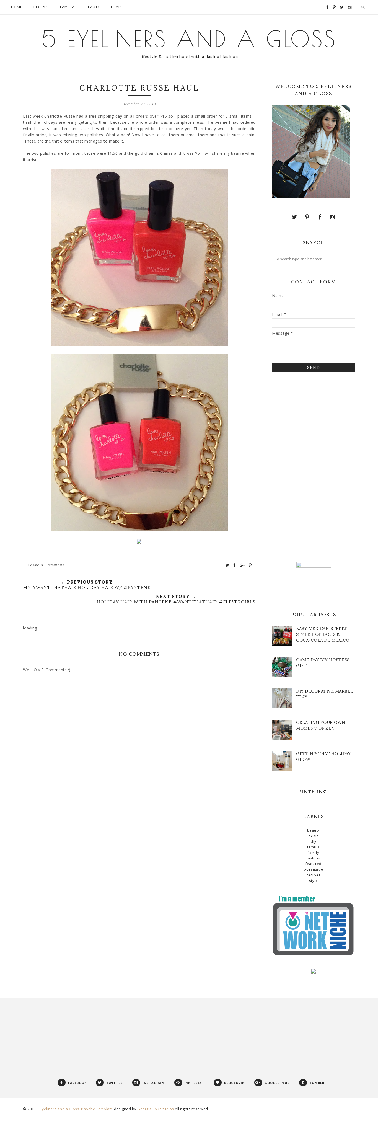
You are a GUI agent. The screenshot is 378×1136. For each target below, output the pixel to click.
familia (313, 847)
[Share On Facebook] (234, 565)
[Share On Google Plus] (242, 565)
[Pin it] (250, 565)
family (313, 852)
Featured (313, 863)
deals (314, 836)
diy (314, 841)
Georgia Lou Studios (155, 1108)
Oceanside (313, 869)
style (313, 880)
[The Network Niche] (313, 955)
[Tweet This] (227, 565)
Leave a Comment (45, 564)
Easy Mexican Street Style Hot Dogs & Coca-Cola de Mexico (322, 634)
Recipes (313, 875)
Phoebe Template (97, 1108)
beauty (313, 830)
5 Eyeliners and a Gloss (189, 39)
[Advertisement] (313, 466)
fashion (313, 858)
